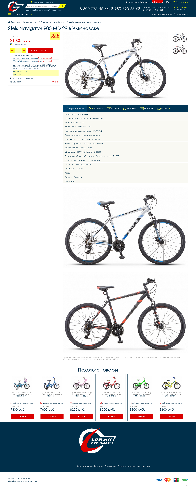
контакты (183, 14)
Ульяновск (48, 2)
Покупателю (110, 466)
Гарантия (156, 14)
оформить (157, 2)
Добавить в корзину (41, 50)
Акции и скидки (132, 466)
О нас (121, 466)
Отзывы (55, 82)
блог (176, 14)
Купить (22, 416)
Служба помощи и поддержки (23, 481)
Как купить (167, 14)
